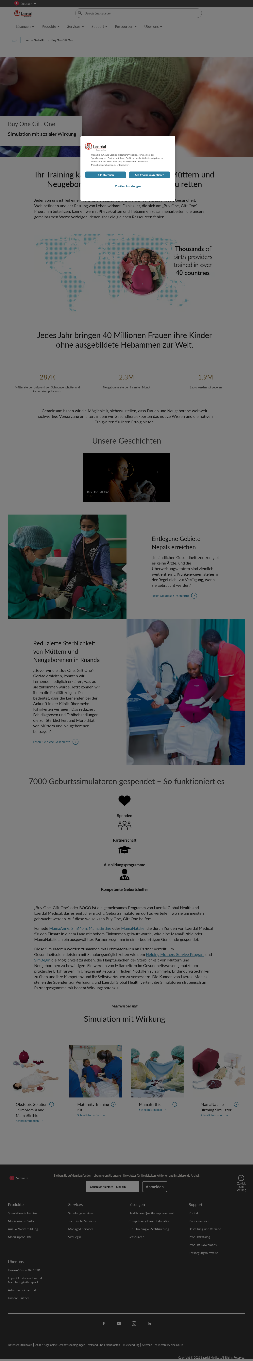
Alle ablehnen (106, 175)
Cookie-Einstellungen (128, 186)
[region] (127, 168)
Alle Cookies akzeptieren (149, 175)
